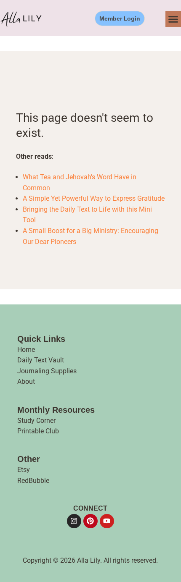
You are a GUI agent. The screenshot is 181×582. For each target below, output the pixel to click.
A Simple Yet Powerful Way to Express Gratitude (94, 198)
